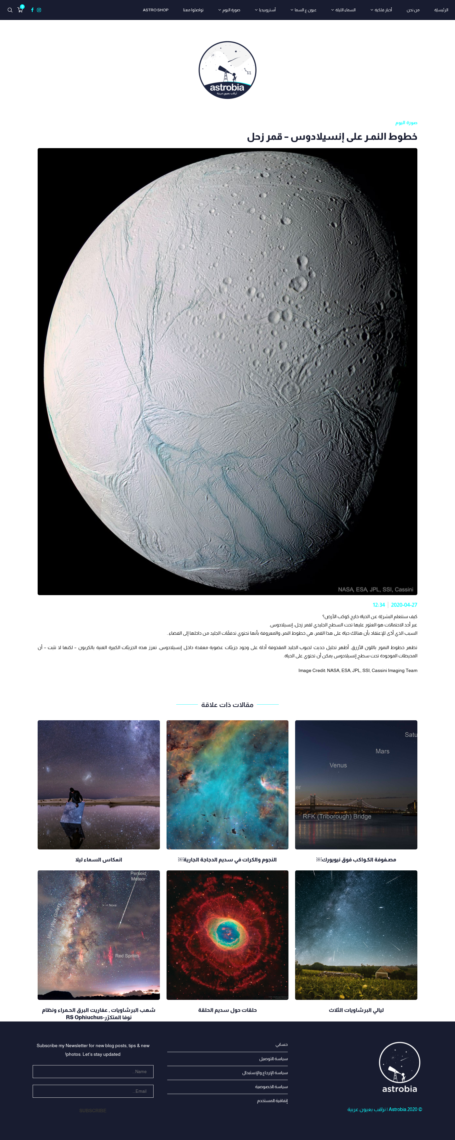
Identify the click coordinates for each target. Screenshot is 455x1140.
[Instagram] (39, 10)
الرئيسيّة (441, 10)
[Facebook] (32, 10)
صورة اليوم (231, 10)
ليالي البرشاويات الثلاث (356, 1010)
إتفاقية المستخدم (272, 1100)
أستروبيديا (267, 10)
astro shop (156, 10)
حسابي (281, 1044)
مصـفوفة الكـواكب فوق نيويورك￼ (356, 859)
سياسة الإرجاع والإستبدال (265, 1072)
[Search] (10, 10)
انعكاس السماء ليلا (98, 859)
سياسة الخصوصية (271, 1086)
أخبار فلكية (383, 10)
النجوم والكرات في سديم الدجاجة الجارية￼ (227, 859)
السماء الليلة (345, 10)
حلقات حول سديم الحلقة (227, 1010)
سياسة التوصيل (273, 1058)
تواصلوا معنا (193, 10)
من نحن (413, 10)
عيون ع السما (305, 10)
